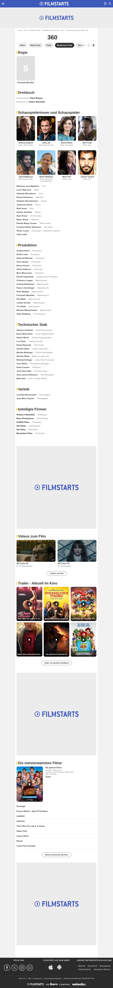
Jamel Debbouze (26, 177)
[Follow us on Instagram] (22, 968)
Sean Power (22, 216)
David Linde (22, 254)
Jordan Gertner (24, 303)
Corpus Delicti (23, 836)
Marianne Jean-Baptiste (28, 186)
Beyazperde (105, 966)
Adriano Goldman (25, 330)
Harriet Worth (23, 337)
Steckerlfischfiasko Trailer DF (56, 619)
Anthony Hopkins (25, 143)
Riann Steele (22, 219)
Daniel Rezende (24, 345)
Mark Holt (21, 378)
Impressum (38, 978)
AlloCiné (81, 966)
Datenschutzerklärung (72, 978)
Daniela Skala (23, 349)
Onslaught (21, 806)
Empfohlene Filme (35, 30)
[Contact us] (30, 968)
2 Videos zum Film (56, 573)
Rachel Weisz (66, 143)
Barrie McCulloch (25, 334)
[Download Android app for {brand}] (61, 967)
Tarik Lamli (22, 234)
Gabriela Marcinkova (26, 193)
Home (20, 30)
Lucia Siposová (24, 190)
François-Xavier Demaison (29, 227)
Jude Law (46, 143)
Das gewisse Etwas (53, 768)
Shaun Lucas (23, 231)
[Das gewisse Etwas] (30, 784)
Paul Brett (21, 299)
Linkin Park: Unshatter (26, 846)
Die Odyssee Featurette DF (56, 654)
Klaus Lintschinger (25, 288)
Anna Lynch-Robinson (27, 375)
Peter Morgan (23, 291)
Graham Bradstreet (25, 284)
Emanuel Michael (25, 258)
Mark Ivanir (22, 208)
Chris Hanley (23, 262)
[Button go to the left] (88, 45)
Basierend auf (23, 102)
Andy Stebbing (24, 314)
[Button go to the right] (93, 45)
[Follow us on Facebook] (7, 968)
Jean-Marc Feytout (25, 398)
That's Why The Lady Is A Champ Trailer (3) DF (29, 619)
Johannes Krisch (25, 205)
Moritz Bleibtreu (46, 177)
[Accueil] (54, 4)
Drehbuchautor (23, 98)
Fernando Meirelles (26, 83)
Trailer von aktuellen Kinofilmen (56, 663)
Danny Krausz (23, 265)
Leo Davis (21, 341)
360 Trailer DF (22, 563)
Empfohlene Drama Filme (50, 30)
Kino (25, 30)
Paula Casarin (23, 367)
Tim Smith (21, 306)
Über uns (22, 978)
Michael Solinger (24, 360)
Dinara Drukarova (25, 197)
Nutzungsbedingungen (53, 978)
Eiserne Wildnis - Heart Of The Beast (32, 811)
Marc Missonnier (24, 273)
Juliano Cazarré (87, 177)
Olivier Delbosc (24, 269)
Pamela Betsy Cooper (27, 223)
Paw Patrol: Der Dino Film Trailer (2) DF (83, 619)
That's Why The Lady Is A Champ (31, 826)
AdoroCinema (84, 969)
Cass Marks (22, 363)
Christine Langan (25, 280)
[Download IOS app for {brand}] (52, 967)
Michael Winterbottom (27, 310)
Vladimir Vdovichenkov (27, 201)
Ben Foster (87, 143)
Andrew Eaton (23, 251)
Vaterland (21, 821)
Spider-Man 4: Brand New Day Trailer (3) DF (29, 654)
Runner (20, 841)
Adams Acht (22, 831)
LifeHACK (21, 816)
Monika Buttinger (25, 352)
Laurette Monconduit (26, 395)
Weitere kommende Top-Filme (56, 855)
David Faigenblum (25, 277)
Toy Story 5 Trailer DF (83, 654)
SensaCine (92, 966)
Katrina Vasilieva (24, 212)
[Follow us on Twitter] (14, 968)
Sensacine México (102, 969)
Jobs (29, 978)
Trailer (48, 777)
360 (62, 30)
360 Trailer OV (64, 563)
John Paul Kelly (24, 371)
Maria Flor (66, 177)
